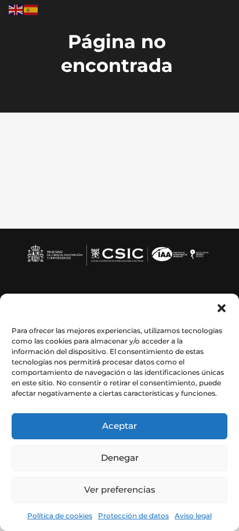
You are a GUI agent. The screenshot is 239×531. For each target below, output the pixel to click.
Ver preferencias (119, 489)
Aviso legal (193, 515)
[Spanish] (31, 9)
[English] (16, 9)
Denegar (120, 457)
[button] (221, 308)
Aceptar (119, 425)
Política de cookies (59, 515)
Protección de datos (133, 515)
